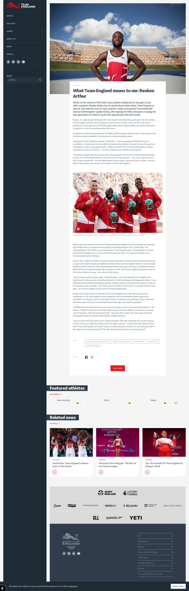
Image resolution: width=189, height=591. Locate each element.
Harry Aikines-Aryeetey (121, 341)
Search (9, 76)
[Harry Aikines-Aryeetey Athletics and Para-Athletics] (71, 402)
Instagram (13, 62)
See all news (117, 368)
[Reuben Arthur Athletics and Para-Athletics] (117, 402)
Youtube (23, 62)
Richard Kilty (153, 341)
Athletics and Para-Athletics (98, 341)
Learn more (73, 586)
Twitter (18, 62)
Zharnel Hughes (93, 345)
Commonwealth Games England (25, 6)
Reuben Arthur (139, 341)
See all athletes (55, 394)
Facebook (8, 62)
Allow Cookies (178, 586)
